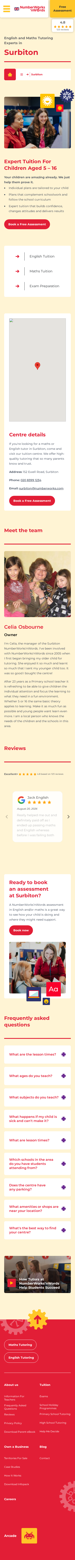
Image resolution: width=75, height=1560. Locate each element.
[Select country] (16, 9)
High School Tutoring (53, 1422)
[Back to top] (37, 1319)
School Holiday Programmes (49, 1406)
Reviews (9, 1414)
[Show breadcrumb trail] (21, 74)
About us (11, 1385)
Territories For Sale (15, 1458)
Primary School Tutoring (55, 1414)
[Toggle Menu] (6, 9)
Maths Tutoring (20, 1345)
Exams (44, 1396)
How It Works (12, 1475)
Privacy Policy (13, 1423)
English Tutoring (21, 1357)
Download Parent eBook (19, 1431)
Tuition (45, 1385)
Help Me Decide (49, 1431)
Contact (45, 1458)
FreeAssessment (62, 8)
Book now (21, 930)
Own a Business (16, 1447)
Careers (10, 1499)
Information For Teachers (14, 1398)
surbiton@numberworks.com (41, 488)
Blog (43, 1447)
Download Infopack (16, 1484)
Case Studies (12, 1466)
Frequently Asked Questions (15, 1407)
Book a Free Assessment (27, 224)
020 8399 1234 (31, 480)
